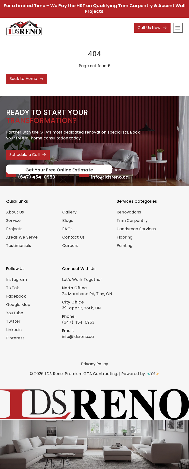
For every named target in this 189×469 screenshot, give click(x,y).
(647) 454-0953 (36, 177)
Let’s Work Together (82, 279)
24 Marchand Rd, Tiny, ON (87, 294)
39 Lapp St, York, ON (81, 308)
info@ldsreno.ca (110, 177)
